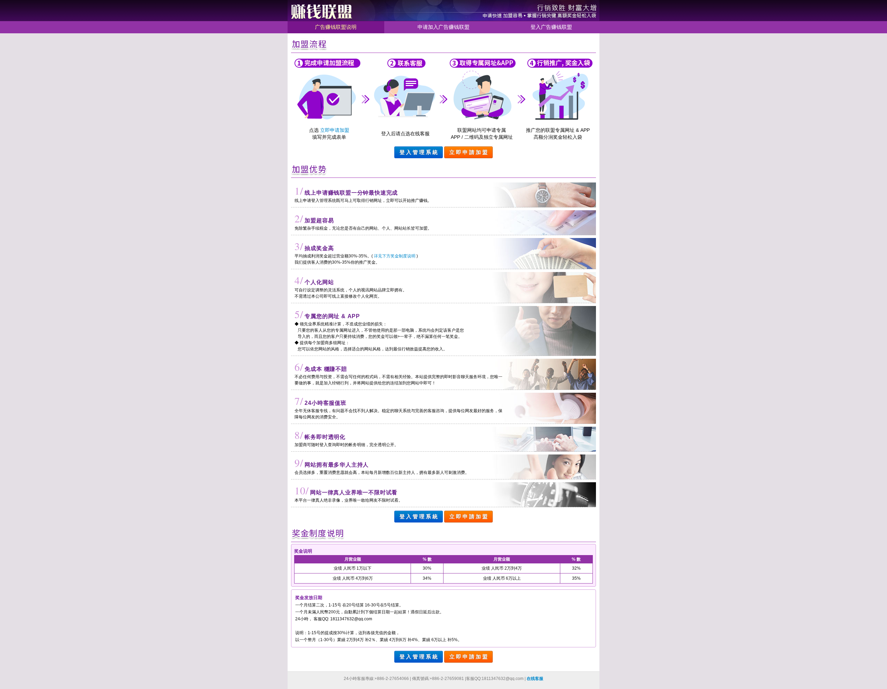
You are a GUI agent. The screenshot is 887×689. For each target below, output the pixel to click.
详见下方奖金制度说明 (394, 256)
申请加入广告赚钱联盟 (443, 27)
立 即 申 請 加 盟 (468, 152)
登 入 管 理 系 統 (418, 152)
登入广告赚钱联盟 (551, 27)
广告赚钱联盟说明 (336, 27)
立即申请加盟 (334, 130)
